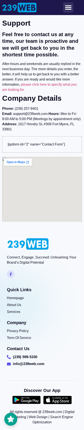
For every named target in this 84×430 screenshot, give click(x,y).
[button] (68, 7)
